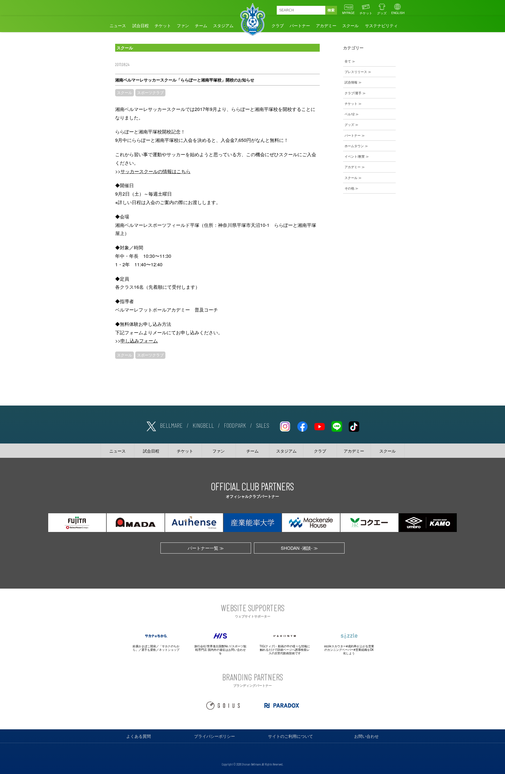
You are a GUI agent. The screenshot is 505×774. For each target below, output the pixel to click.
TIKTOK (354, 425)
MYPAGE (348, 13)
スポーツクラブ (150, 92)
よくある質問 (138, 736)
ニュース (118, 25)
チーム (201, 25)
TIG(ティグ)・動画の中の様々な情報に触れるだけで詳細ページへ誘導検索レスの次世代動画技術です (285, 649)
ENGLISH (397, 13)
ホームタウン (354, 145)
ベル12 (349, 114)
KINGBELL (203, 425)
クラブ (277, 25)
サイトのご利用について (290, 736)
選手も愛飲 (148, 650)
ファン (183, 25)
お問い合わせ (366, 736)
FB (302, 425)
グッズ (382, 13)
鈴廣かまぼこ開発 (144, 646)
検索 (331, 10)
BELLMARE (171, 425)
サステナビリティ (381, 25)
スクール (350, 25)
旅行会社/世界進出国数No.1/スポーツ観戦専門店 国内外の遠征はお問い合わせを (220, 649)
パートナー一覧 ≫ (206, 548)
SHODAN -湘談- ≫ (299, 548)
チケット (365, 13)
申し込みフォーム (139, 340)
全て (348, 61)
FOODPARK (235, 425)
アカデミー (326, 25)
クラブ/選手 (353, 93)
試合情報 (351, 82)
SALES (262, 425)
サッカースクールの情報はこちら (155, 171)
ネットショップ (169, 650)
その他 (349, 188)
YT (319, 425)
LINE (337, 425)
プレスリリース (356, 71)
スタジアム (223, 25)
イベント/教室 (355, 156)
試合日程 (140, 25)
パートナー (300, 25)
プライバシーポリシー (214, 736)
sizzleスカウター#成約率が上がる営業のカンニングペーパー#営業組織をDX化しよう (349, 649)
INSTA (285, 425)
